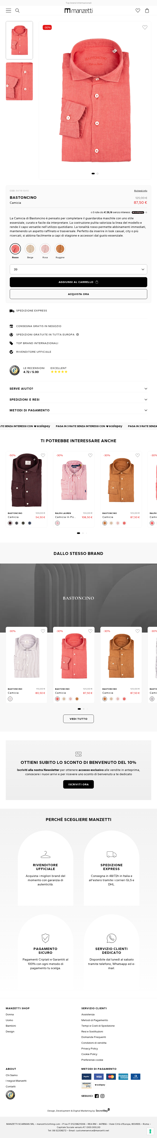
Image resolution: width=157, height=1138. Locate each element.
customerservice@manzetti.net (92, 1130)
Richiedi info (140, 190)
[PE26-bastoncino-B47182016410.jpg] (95, 100)
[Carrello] (147, 10)
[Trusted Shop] (10, 1094)
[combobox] (78, 269)
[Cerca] (19, 10)
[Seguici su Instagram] (102, 1096)
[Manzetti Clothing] (78, 10)
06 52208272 (59, 1130)
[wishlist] (145, 27)
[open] (10, 10)
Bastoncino (23, 197)
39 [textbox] (15, 269)
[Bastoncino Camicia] (26, 480)
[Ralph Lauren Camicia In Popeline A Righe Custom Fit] (73, 480)
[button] (93, 173)
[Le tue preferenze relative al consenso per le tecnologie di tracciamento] (150, 1131)
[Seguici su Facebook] (97, 1096)
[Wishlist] (138, 10)
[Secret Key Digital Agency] (103, 1110)
